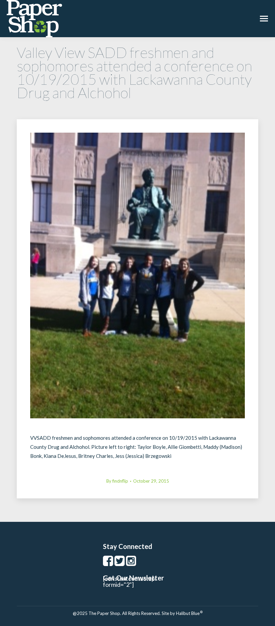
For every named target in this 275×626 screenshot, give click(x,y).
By (117, 481)
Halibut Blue (189, 613)
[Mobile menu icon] (264, 18)
